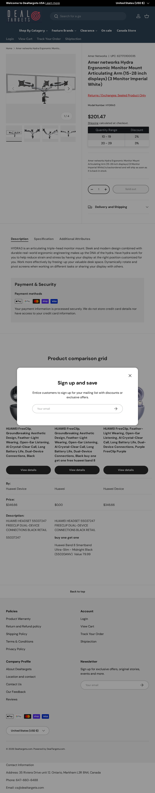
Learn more (52, 3)
